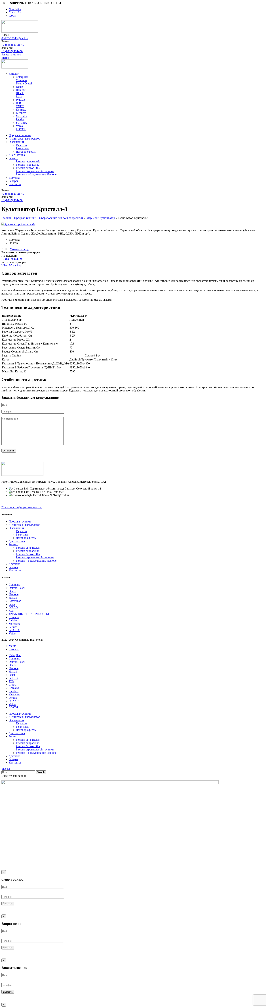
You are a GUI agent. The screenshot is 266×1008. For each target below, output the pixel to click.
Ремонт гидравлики (28, 164)
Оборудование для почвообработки (61, 217)
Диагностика (17, 541)
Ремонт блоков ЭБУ (28, 167)
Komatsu (21, 109)
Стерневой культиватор (100, 217)
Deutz (19, 86)
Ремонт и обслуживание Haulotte (36, 174)
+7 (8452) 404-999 (12, 51)
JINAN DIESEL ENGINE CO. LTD (30, 613)
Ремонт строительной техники (35, 171)
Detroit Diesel (24, 83)
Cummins (21, 80)
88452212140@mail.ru (14, 38)
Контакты (15, 570)
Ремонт (13, 544)
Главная (6, 217)
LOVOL (21, 129)
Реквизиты (22, 148)
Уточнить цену (19, 249)
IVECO (20, 99)
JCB (18, 103)
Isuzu (19, 96)
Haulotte (21, 90)
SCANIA (21, 122)
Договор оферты (26, 151)
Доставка (14, 563)
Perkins (20, 119)
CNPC (20, 106)
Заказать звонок (11, 54)
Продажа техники (25, 217)
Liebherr (21, 112)
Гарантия (21, 145)
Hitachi (20, 93)
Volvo (19, 125)
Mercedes (21, 116)
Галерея (13, 567)
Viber (4, 265)
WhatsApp (15, 265)
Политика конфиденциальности (21, 507)
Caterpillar (22, 76)
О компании (16, 528)
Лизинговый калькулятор (24, 524)
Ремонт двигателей (28, 161)
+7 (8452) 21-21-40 (12, 44)
